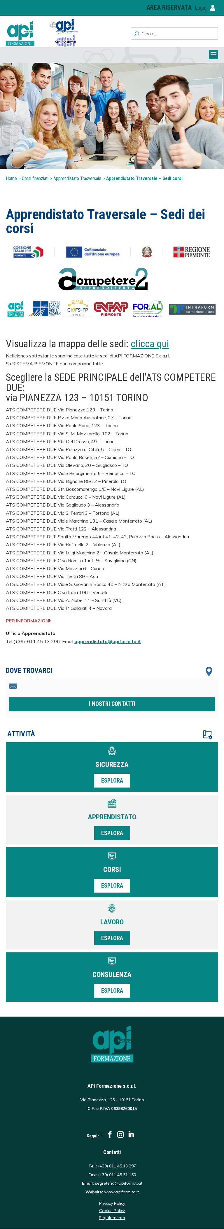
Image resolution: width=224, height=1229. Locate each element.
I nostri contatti (112, 703)
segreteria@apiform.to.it (118, 1183)
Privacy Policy (112, 1203)
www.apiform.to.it (121, 1192)
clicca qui (150, 344)
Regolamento (112, 1217)
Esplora (112, 780)
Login (201, 8)
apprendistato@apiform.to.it (107, 641)
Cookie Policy (112, 1210)
